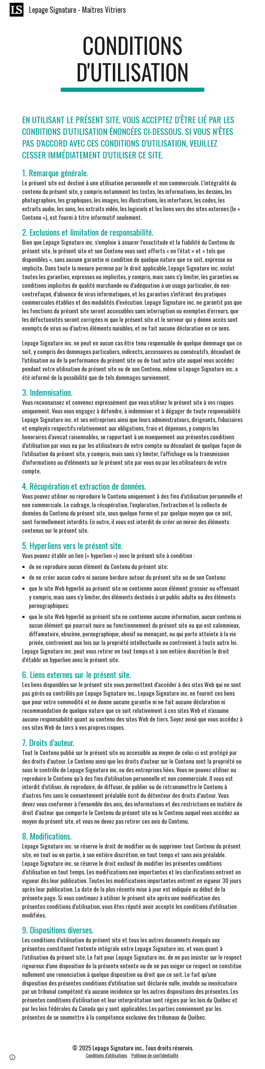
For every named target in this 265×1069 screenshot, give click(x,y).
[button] (12, 1057)
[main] (132, 62)
